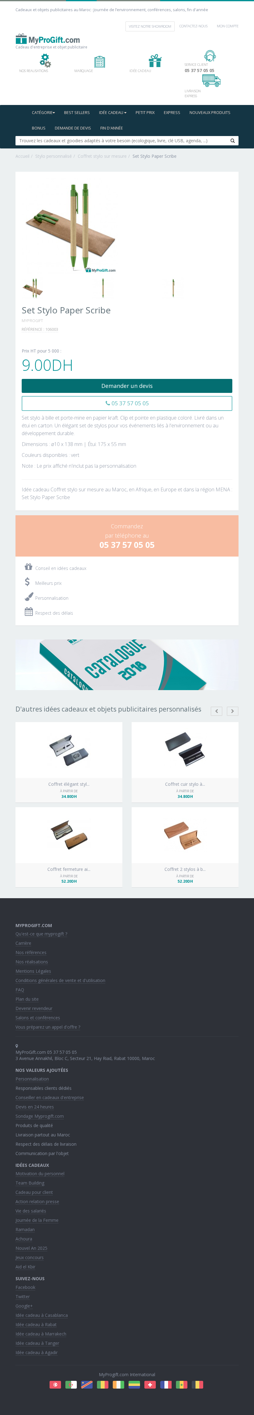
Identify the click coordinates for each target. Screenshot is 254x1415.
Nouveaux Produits (210, 112)
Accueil (22, 156)
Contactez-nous (193, 26)
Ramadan (25, 1229)
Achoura (23, 1239)
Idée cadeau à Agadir (36, 1352)
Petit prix (145, 112)
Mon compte (228, 26)
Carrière (23, 943)
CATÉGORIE (42, 112)
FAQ (19, 990)
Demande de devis (73, 128)
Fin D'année (111, 128)
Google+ (24, 1306)
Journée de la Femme (37, 1220)
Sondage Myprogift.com (39, 1116)
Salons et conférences (37, 1018)
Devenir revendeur (33, 1008)
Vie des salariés (30, 1211)
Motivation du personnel (39, 1173)
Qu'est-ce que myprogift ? (41, 934)
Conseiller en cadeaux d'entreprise (49, 1097)
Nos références (30, 952)
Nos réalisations (31, 962)
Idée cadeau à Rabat (36, 1324)
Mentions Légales (33, 971)
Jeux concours (29, 1257)
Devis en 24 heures (34, 1107)
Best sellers (77, 112)
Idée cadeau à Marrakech (40, 1334)
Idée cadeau (111, 112)
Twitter (22, 1296)
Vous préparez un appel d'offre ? (47, 1027)
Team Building (29, 1183)
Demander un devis (127, 385)
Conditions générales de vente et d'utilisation (60, 980)
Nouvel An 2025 (31, 1248)
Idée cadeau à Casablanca (41, 1315)
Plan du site (27, 999)
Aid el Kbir (25, 1267)
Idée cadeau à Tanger (37, 1343)
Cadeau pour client (34, 1192)
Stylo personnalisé (53, 156)
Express (172, 112)
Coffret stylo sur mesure (102, 156)
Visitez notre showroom (150, 26)
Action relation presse (37, 1201)
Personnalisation (32, 1079)
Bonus (39, 128)
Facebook (25, 1287)
